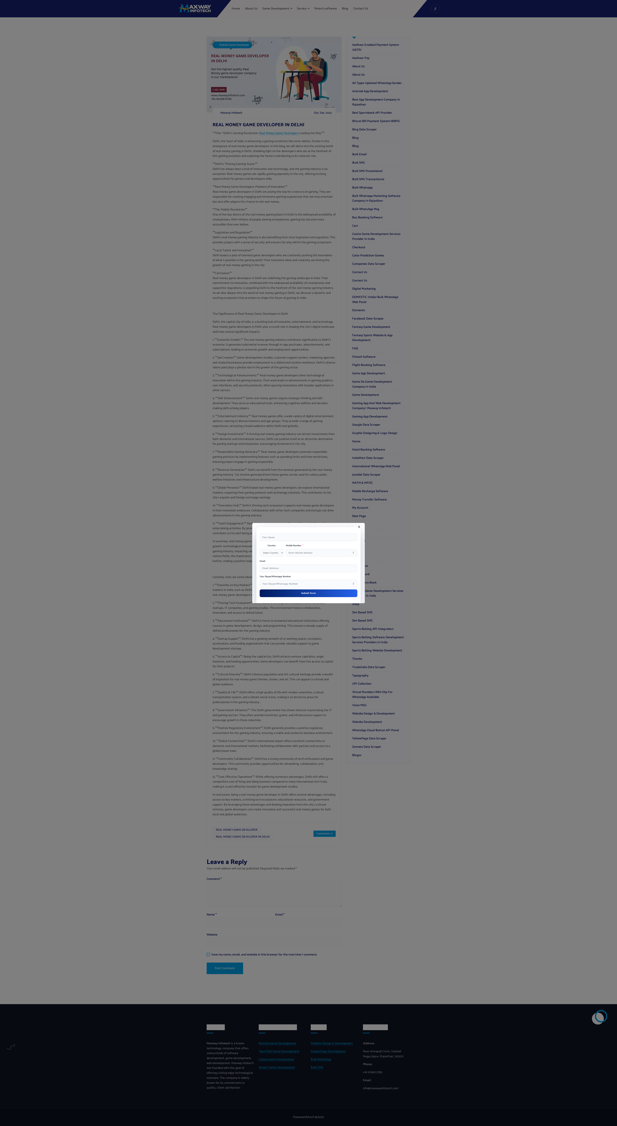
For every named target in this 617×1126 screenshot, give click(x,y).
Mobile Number (293, 546)
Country (272, 546)
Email (262, 561)
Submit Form (308, 593)
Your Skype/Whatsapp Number (275, 576)
